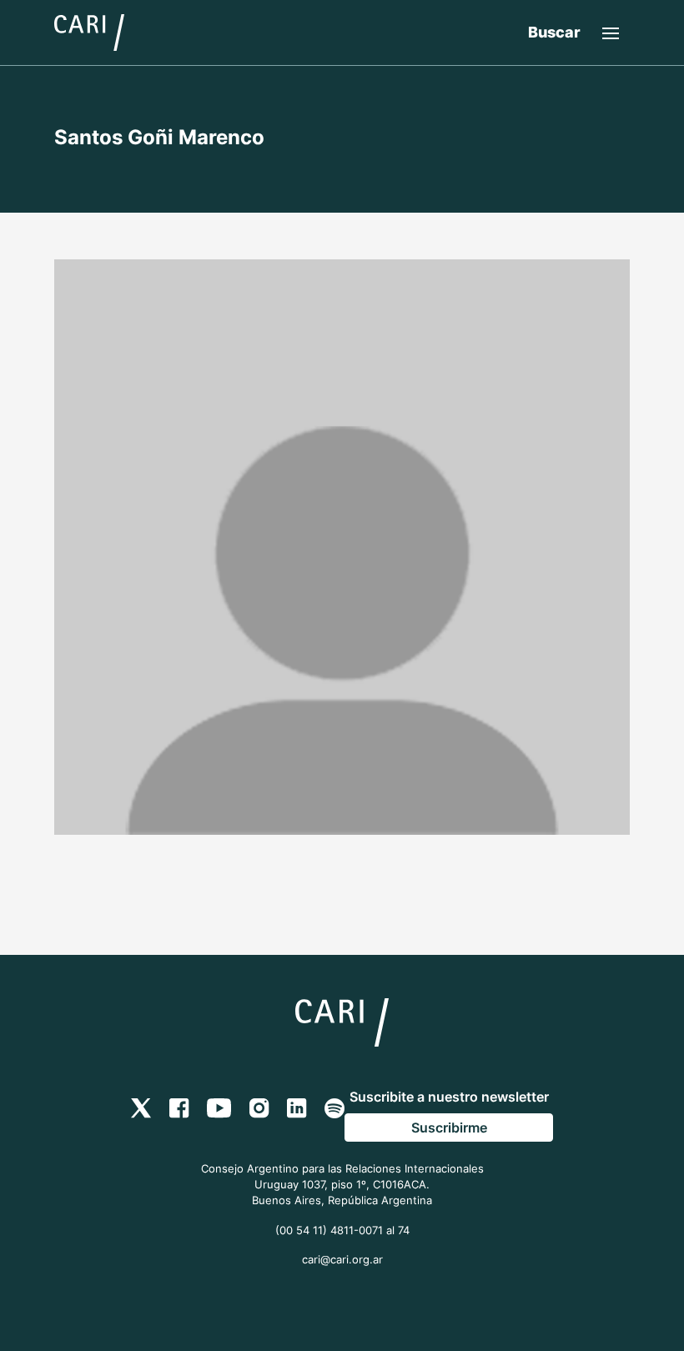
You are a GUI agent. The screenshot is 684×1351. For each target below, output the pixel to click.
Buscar (554, 32)
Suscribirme (449, 1127)
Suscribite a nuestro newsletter (449, 1096)
